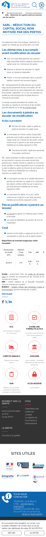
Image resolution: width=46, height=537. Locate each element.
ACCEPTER (34, 533)
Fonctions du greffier (11, 435)
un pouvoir (11, 214)
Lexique (28, 414)
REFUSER (11, 533)
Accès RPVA (7, 417)
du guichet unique (29, 108)
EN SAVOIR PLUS (35, 528)
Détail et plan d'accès (32, 514)
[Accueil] (3, 13)
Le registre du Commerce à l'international (31, 420)
